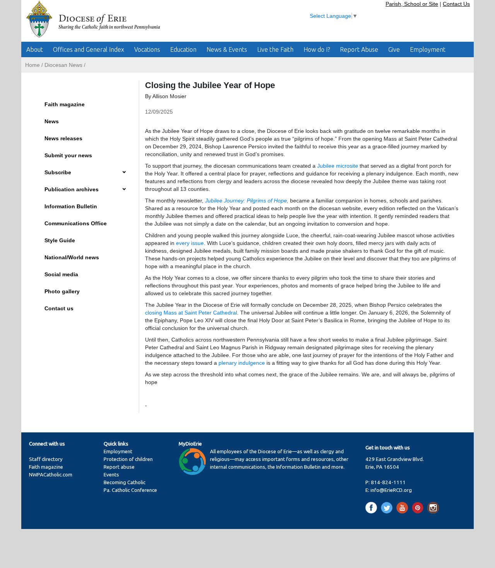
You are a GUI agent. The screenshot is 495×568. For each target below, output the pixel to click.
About (34, 49)
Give (394, 49)
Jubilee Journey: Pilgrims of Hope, (246, 200)
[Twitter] (388, 507)
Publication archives (71, 189)
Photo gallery (62, 291)
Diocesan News (63, 65)
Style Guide (59, 240)
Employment (428, 49)
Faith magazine (64, 104)
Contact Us (456, 4)
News (51, 121)
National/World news (71, 257)
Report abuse (119, 467)
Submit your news (68, 155)
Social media (61, 274)
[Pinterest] (419, 507)
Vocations (147, 49)
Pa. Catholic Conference (130, 490)
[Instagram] (433, 507)
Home (32, 65)
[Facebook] (372, 507)
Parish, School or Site (412, 4)
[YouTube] (403, 507)
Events (111, 475)
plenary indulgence (241, 363)
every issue (190, 243)
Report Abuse (359, 49)
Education (183, 49)
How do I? (317, 49)
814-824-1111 (388, 482)
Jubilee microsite (337, 166)
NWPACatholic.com (50, 475)
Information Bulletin (70, 206)
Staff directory (46, 459)
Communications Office (75, 223)
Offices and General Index (88, 49)
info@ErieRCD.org (391, 490)
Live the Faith (275, 49)
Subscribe (57, 172)
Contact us (58, 308)
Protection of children (128, 459)
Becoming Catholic (124, 482)
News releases (63, 138)
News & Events (227, 49)
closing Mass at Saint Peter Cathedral (191, 313)
